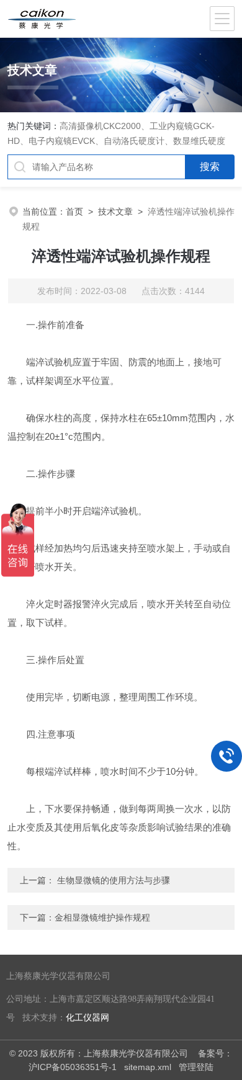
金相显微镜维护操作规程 (102, 917)
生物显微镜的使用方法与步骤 (113, 880)
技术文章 (115, 211)
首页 (74, 211)
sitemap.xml (147, 1067)
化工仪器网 (87, 1017)
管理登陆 (196, 1067)
